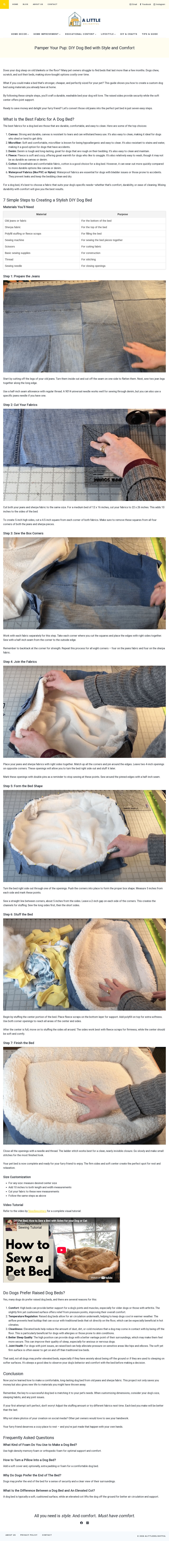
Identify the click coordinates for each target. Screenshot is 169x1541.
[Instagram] (87, 1522)
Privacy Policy (28, 1535)
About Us (38, 4)
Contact (52, 4)
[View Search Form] (4, 4)
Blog (25, 4)
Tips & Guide (150, 34)
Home (15, 4)
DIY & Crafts (128, 34)
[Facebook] (81, 1522)
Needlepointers (37, 1211)
